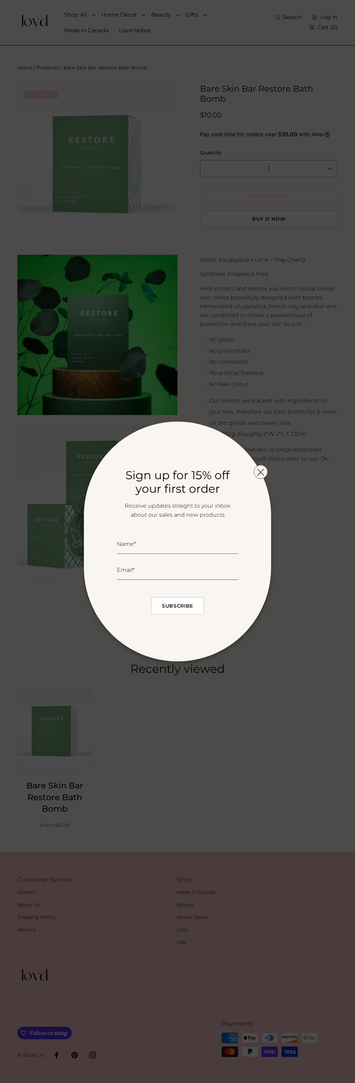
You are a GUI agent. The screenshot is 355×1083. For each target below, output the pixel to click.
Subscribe (177, 606)
